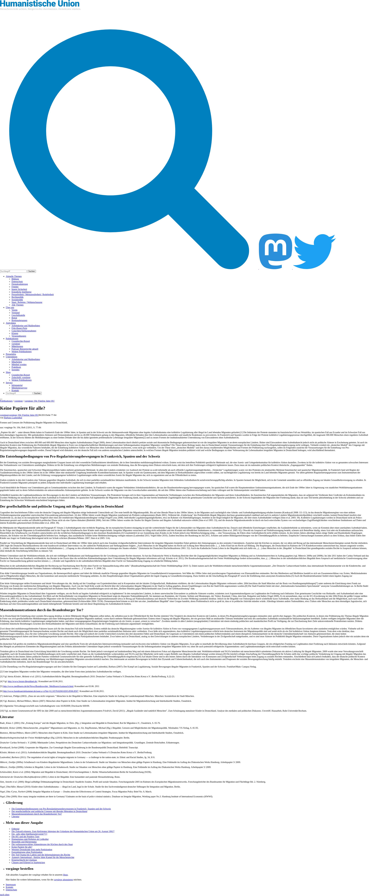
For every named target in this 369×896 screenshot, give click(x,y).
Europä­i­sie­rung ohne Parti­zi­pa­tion (27, 852)
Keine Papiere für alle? (22, 847)
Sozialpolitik (17, 299)
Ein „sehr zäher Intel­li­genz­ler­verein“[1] (29, 834)
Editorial (15, 829)
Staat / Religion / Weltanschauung (27, 302)
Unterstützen (11, 356)
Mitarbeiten (17, 362)
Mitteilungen (17, 346)
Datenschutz (17, 281)
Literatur (15, 816)
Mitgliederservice (19, 388)
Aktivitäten (11, 323)
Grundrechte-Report (21, 341)
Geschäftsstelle (18, 315)
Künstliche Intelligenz (21, 292)
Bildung (15, 279)
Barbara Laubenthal (13, 417)
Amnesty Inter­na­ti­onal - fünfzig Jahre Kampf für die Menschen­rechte (43, 857)
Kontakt (15, 390)
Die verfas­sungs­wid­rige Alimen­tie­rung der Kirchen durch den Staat (42, 844)
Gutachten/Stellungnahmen (24, 331)
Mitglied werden (19, 364)
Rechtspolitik (17, 297)
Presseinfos (11, 354)
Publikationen (12, 338)
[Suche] (129, 268)
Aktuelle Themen (14, 276)
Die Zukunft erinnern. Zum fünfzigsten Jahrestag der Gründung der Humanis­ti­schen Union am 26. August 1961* (63, 831)
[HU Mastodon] (276, 268)
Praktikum (16, 367)
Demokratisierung (20, 284)
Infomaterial (17, 385)
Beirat (14, 318)
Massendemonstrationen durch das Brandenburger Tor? (37, 814)
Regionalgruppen (19, 320)
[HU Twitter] (314, 268)
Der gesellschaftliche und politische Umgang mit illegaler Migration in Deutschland (49, 811)
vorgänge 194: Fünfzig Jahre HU (40, 401)
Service (9, 382)
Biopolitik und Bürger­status (24, 842)
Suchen (31, 271)
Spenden (15, 369)
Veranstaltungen (19, 336)
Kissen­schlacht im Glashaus (24, 860)
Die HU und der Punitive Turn (25, 836)
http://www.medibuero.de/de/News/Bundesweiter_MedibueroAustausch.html (38, 686)
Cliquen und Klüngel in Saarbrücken (28, 862)
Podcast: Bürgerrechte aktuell (25, 349)
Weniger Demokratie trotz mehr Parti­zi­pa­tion (32, 849)
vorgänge (16, 344)
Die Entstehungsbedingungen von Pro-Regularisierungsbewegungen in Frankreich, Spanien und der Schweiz (61, 809)
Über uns (10, 307)
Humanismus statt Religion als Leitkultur (30, 839)
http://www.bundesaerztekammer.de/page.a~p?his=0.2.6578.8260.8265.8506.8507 (40, 691)
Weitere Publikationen (22, 351)
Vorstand (16, 312)
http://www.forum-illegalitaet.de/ (22, 681)
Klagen (15, 333)
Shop (8, 372)
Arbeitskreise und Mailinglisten (26, 325)
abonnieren (63, 879)
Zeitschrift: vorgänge (21, 377)
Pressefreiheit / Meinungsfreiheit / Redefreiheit (33, 294)
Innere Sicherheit (19, 289)
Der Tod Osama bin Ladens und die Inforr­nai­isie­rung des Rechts (41, 854)
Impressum (11, 884)
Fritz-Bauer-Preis (19, 328)
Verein (14, 310)
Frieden (15, 286)
